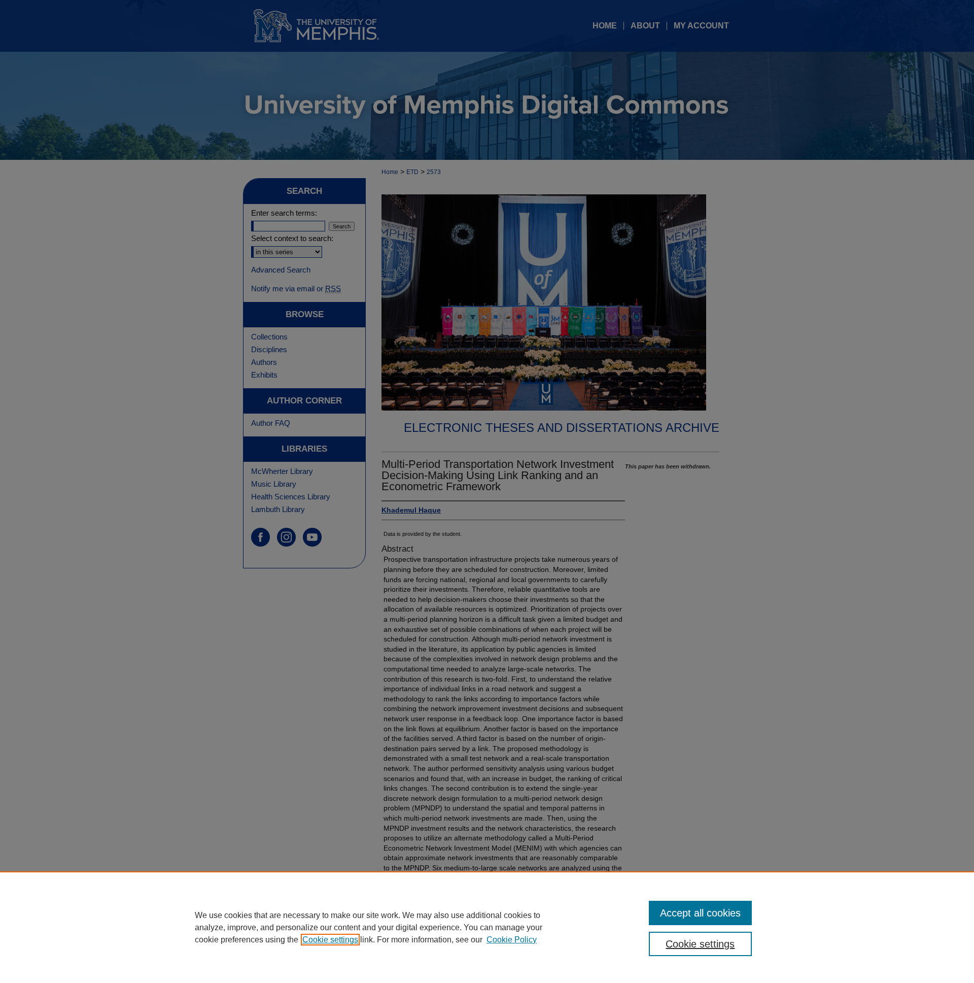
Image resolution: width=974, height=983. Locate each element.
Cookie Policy (511, 939)
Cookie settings (330, 939)
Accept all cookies (700, 913)
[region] (487, 927)
